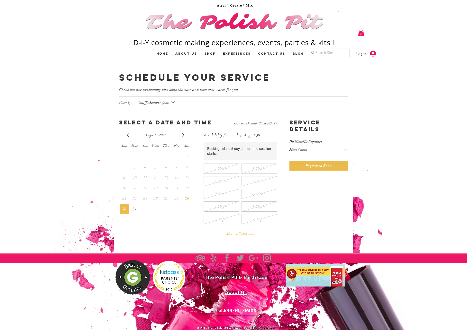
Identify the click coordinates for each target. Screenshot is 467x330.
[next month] (183, 135)
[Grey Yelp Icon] (213, 258)
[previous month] (128, 135)
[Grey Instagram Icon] (267, 258)
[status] (255, 123)
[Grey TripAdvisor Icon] (200, 258)
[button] (338, 11)
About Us (236, 292)
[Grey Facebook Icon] (227, 258)
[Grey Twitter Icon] (240, 258)
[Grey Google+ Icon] (253, 258)
